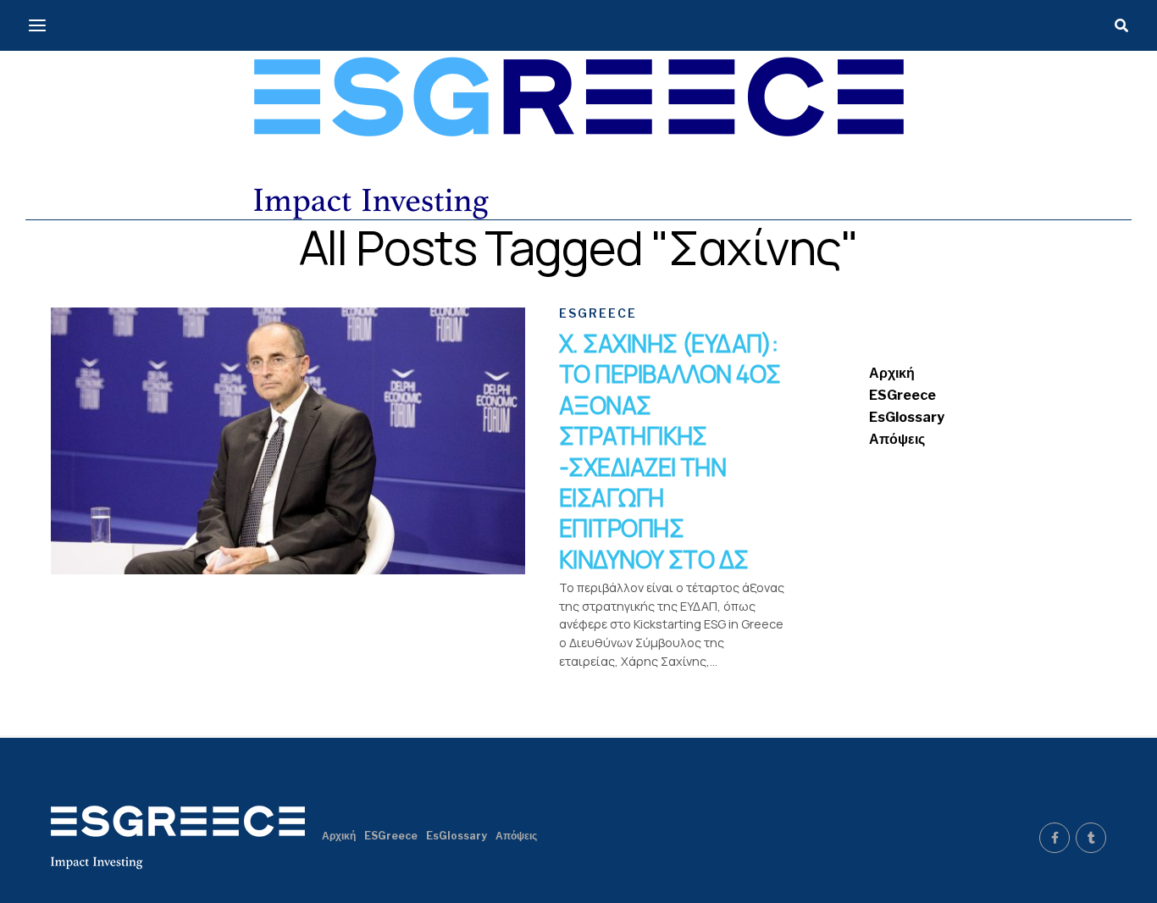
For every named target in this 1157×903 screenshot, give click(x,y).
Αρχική (892, 373)
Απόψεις (897, 439)
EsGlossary (906, 417)
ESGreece (902, 395)
